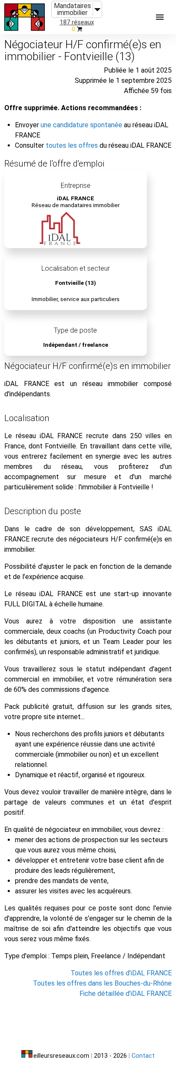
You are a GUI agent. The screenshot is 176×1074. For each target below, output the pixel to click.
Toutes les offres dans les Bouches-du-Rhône (102, 983)
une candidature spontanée (81, 125)
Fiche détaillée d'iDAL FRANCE (125, 993)
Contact (143, 1055)
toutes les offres (72, 145)
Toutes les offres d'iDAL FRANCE (121, 973)
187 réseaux (77, 22)
